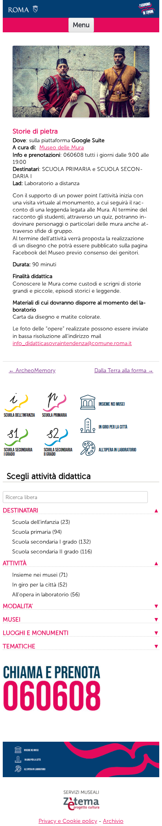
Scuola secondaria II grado (52, 551)
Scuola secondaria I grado (51, 541)
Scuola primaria (37, 532)
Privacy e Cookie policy (68, 821)
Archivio (113, 821)
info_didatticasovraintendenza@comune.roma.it (72, 343)
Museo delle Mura (61, 147)
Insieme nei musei (40, 575)
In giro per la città (39, 584)
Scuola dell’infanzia (41, 522)
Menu (81, 25)
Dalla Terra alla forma (123, 370)
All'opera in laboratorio (46, 594)
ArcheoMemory (32, 370)
